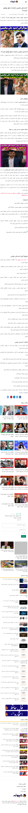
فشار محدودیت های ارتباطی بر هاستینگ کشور (10, 578)
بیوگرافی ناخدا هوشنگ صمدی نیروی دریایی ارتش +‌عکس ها (8, 470)
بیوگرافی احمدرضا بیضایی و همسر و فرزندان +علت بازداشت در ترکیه (21, 488)
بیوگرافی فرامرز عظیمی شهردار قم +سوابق (7, 435)
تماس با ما (23, 785)
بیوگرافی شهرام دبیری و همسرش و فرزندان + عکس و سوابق (21, 505)
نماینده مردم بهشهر (22, 260)
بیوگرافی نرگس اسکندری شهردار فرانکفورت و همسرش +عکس (7, 488)
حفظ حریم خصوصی (21, 780)
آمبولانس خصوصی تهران (14, 589)
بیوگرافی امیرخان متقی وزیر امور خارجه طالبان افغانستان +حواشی (21, 453)
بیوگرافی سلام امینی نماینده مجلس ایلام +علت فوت (22, 417)
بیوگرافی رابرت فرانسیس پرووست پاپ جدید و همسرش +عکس (21, 470)
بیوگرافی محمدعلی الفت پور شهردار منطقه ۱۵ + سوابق (8, 417)
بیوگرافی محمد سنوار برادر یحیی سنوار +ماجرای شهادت (7, 453)
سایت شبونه (16, 795)
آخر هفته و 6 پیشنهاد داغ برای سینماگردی (11, 616)
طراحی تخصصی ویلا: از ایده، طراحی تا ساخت (10, 611)
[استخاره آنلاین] (16, 710)
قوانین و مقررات (22, 778)
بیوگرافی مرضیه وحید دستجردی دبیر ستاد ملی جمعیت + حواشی (21, 435)
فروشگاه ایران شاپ (15, 584)
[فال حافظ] (16, 704)
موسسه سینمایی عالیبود (14, 633)
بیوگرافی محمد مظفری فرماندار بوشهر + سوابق (8, 504)
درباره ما (24, 783)
